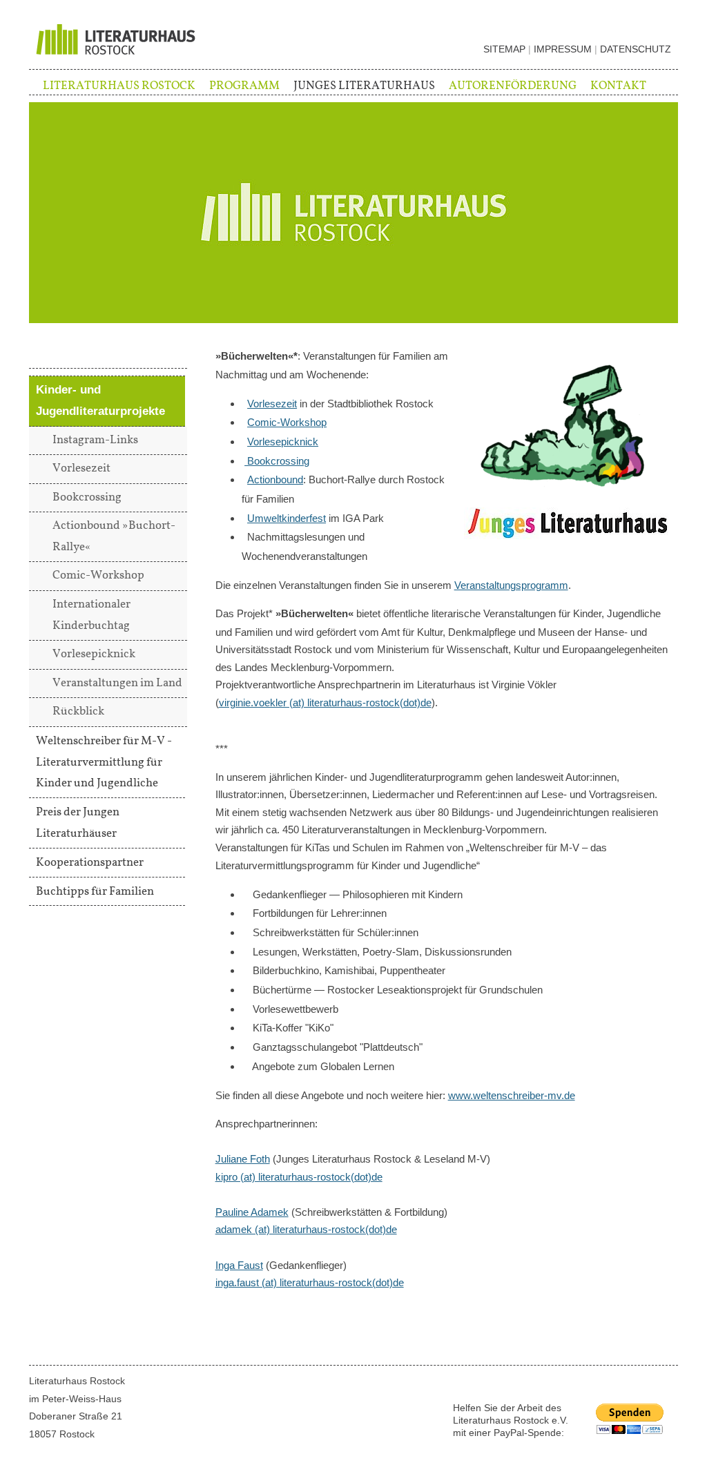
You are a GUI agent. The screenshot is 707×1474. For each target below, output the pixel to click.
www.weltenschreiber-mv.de (511, 1095)
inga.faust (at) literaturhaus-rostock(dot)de (309, 1282)
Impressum (563, 49)
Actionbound (275, 479)
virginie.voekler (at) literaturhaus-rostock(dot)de (325, 702)
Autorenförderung (513, 86)
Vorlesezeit (272, 403)
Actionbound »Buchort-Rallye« (113, 536)
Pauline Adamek (252, 1212)
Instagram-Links (95, 440)
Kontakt (618, 86)
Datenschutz (635, 49)
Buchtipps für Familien (95, 891)
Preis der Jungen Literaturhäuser (77, 823)
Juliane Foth (242, 1159)
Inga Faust (239, 1265)
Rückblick (78, 711)
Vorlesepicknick (282, 441)
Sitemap (504, 49)
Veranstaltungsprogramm (511, 585)
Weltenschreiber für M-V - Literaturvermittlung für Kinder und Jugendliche (104, 762)
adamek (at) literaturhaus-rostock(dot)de (306, 1229)
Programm (244, 86)
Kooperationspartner (90, 862)
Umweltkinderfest (286, 518)
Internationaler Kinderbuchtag (91, 615)
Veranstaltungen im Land (117, 683)
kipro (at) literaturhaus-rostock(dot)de (298, 1177)
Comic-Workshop (287, 422)
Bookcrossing (276, 461)
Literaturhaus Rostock (119, 86)
